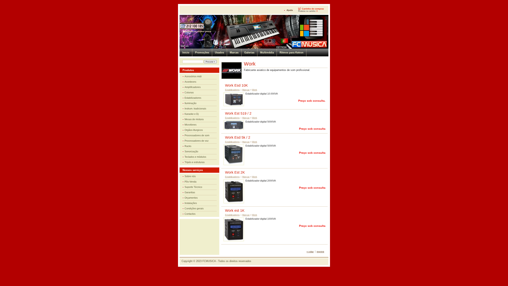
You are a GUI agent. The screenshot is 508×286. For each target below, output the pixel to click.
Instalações (191, 203)
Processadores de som (197, 135)
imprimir (320, 251)
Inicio (185, 52)
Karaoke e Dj (192, 114)
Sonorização (191, 151)
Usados (219, 52)
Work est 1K (234, 211)
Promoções (202, 52)
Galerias (249, 52)
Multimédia (267, 52)
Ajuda (290, 10)
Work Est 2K (235, 172)
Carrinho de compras (313, 9)
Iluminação (190, 103)
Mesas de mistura (194, 119)
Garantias (190, 192)
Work (254, 90)
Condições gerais (194, 208)
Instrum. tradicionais (195, 108)
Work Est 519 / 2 (238, 113)
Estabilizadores (193, 98)
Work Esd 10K (236, 85)
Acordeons (190, 81)
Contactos (190, 214)
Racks (188, 146)
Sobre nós (190, 176)
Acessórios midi (193, 76)
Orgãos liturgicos (194, 130)
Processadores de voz (197, 140)
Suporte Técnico (193, 187)
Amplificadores (193, 87)
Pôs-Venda (190, 181)
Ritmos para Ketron (291, 52)
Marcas (185, 46)
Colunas (189, 92)
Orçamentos (191, 197)
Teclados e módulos (195, 157)
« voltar (310, 251)
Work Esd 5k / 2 (237, 137)
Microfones (190, 124)
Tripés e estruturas (195, 162)
